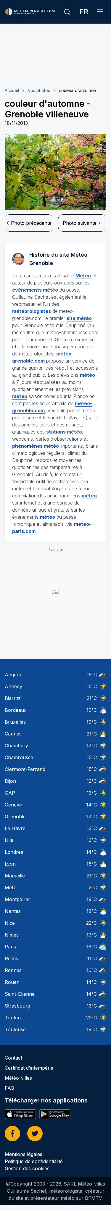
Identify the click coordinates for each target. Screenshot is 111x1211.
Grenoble (15, 816)
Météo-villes (18, 1078)
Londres (14, 852)
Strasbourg (17, 1006)
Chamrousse (19, 757)
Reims (11, 958)
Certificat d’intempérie (29, 1068)
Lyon (10, 864)
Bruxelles (15, 722)
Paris (10, 947)
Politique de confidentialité (34, 1161)
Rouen (12, 982)
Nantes (13, 911)
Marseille (15, 876)
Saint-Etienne (20, 994)
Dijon (10, 781)
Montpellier (17, 899)
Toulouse (15, 1029)
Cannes (13, 734)
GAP (10, 793)
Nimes (12, 935)
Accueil (12, 90)
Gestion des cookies (27, 1168)
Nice (10, 923)
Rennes (13, 970)
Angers (13, 675)
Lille (9, 840)
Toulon (13, 1018)
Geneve (13, 805)
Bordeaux (16, 710)
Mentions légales (23, 1154)
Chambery (16, 745)
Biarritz (13, 698)
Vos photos (39, 90)
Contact (13, 1058)
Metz (10, 887)
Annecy (13, 686)
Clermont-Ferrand (25, 769)
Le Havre (15, 828)
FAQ (9, 1088)
